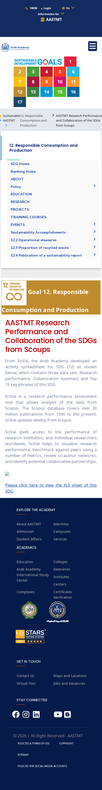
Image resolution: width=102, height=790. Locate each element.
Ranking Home (23, 171)
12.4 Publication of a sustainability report (46, 255)
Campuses (62, 531)
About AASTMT (29, 524)
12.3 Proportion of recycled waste (40, 247)
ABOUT (17, 179)
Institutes (61, 576)
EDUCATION (21, 194)
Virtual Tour (26, 683)
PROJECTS (20, 209)
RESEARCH (20, 202)
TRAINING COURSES (28, 217)
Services (60, 539)
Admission (25, 531)
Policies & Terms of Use (33, 743)
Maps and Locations (70, 675)
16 (73, 92)
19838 (33, 8)
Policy (16, 186)
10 (59, 82)
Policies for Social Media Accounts (42, 766)
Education (25, 561)
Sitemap (23, 754)
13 (33, 92)
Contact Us (25, 675)
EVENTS (18, 224)
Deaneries (61, 569)
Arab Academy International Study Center (33, 575)
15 (59, 92)
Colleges (60, 561)
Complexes (26, 591)
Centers (59, 584)
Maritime (61, 524)
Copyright (66, 743)
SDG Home (20, 164)
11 (73, 82)
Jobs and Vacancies (69, 683)
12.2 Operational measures (33, 240)
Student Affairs (29, 539)
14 (46, 92)
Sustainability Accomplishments (38, 232)
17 (19, 102)
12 (19, 92)
